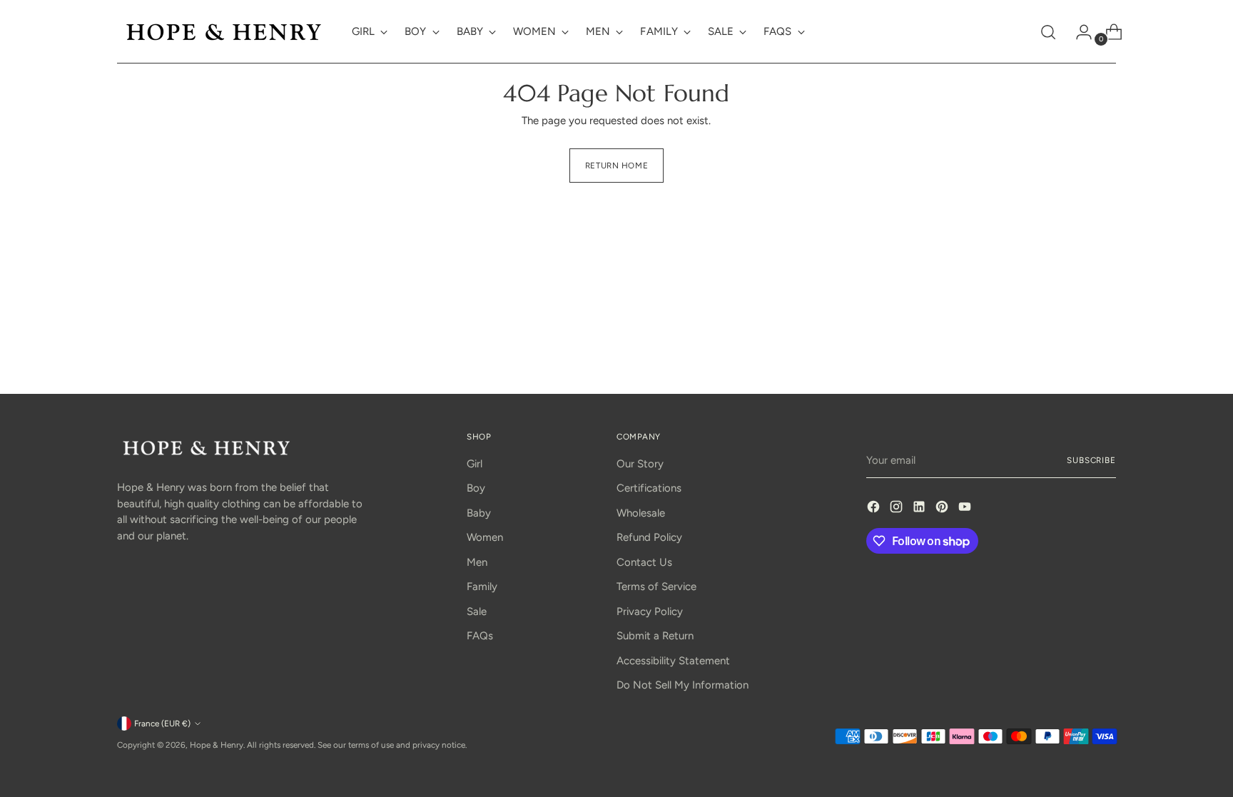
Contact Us (644, 562)
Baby (479, 513)
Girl (474, 463)
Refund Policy (649, 537)
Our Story (640, 463)
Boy (476, 488)
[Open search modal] (1048, 32)
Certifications (648, 488)
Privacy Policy (649, 611)
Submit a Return (655, 635)
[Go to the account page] (1078, 32)
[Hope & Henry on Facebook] (874, 509)
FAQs (480, 635)
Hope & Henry (216, 745)
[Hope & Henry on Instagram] (897, 509)
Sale (477, 611)
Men (477, 562)
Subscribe (1091, 460)
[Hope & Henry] (224, 31)
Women (485, 537)
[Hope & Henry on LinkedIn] (920, 509)
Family (482, 586)
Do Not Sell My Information (682, 685)
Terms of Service (656, 586)
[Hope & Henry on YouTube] (966, 509)
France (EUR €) (162, 724)
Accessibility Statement (673, 660)
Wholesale (640, 513)
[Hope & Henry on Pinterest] (943, 509)
